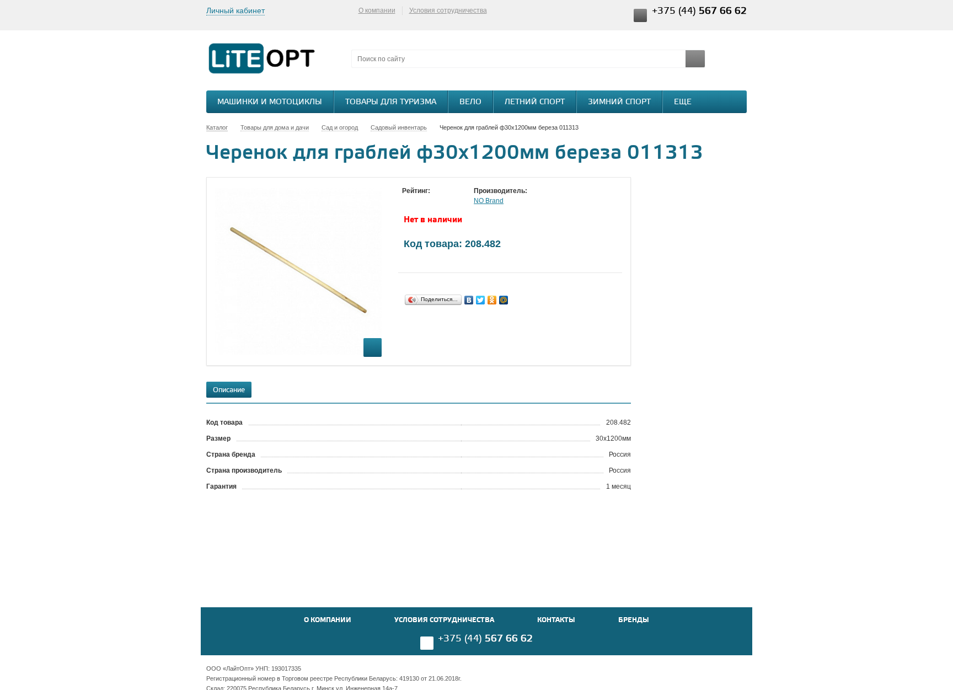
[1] (407, 201)
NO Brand (489, 201)
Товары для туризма (390, 102)
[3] (429, 201)
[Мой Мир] (504, 300)
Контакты (556, 620)
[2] (418, 201)
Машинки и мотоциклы (269, 102)
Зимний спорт (619, 102)
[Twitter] (480, 300)
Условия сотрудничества (448, 10)
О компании (376, 10)
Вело (470, 102)
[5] (451, 201)
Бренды (633, 620)
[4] (440, 201)
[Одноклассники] (492, 300)
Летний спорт (535, 102)
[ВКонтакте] (469, 300)
